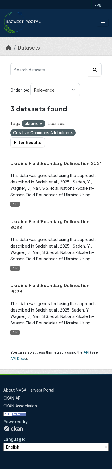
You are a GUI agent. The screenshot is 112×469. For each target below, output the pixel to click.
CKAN (13, 429)
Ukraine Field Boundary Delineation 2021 (56, 163)
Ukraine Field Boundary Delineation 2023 (50, 288)
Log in (100, 4)
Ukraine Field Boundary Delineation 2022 (50, 225)
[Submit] (95, 69)
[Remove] (41, 124)
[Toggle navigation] (103, 23)
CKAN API (12, 398)
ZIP (15, 204)
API (86, 352)
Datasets (29, 48)
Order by (19, 90)
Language (13, 439)
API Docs (18, 358)
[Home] (8, 48)
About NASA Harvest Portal (28, 390)
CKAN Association (20, 405)
